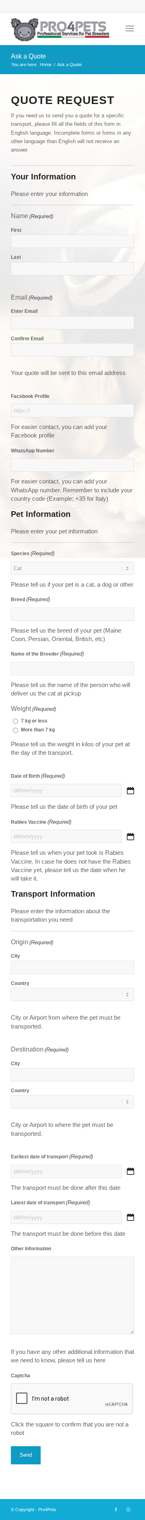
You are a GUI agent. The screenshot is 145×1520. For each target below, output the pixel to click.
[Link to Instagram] (128, 1509)
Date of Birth (38, 776)
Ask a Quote (28, 56)
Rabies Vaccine (41, 822)
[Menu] (130, 28)
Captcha (20, 1375)
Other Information (31, 1248)
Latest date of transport (50, 1202)
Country (20, 983)
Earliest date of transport (52, 1157)
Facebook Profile (30, 396)
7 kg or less (34, 721)
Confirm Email (27, 338)
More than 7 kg (38, 730)
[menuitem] (130, 28)
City (15, 956)
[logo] (60, 28)
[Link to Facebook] (116, 1509)
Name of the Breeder (47, 654)
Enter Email (24, 311)
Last (16, 257)
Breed (30, 599)
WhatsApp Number (32, 451)
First (16, 230)
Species (32, 553)
